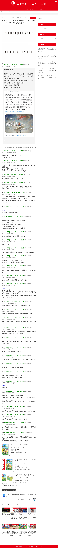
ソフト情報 (18, 9)
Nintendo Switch (12, 9)
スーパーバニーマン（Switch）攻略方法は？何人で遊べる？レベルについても (46, 56)
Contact (47, 9)
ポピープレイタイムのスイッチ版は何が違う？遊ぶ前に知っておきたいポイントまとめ (46, 70)
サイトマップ (42, 9)
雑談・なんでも (13, 490)
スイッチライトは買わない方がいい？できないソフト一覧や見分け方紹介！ (46, 77)
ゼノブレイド (36, 9)
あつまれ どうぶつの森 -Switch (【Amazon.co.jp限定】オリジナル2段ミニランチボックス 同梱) (25, 476)
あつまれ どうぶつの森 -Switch (19, 444)
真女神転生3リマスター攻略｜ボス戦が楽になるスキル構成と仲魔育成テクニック (46, 50)
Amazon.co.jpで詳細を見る (18, 452)
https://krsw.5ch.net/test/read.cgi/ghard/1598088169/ (22, 147)
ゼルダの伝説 (31, 9)
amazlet (17, 447)
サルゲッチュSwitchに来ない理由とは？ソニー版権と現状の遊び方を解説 (46, 63)
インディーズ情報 (24, 9)
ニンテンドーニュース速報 (28, 546)
